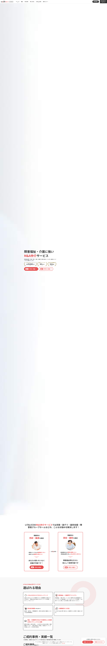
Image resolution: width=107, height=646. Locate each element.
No (64, 643)
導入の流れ (32, 1)
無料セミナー (45, 1)
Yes (63, 643)
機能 (22, 1)
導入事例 (26, 1)
